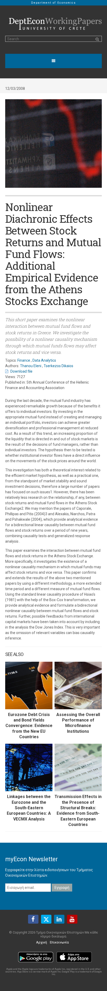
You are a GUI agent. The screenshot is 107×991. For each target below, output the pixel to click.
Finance (23, 360)
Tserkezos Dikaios (58, 366)
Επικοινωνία (59, 942)
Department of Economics (53, 2)
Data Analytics (44, 360)
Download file (21, 371)
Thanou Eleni (30, 366)
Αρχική (41, 942)
